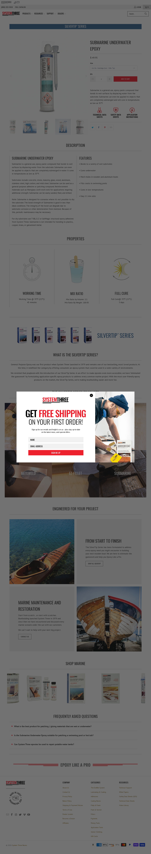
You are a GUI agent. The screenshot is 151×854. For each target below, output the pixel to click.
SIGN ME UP (55, 452)
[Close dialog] (91, 395)
